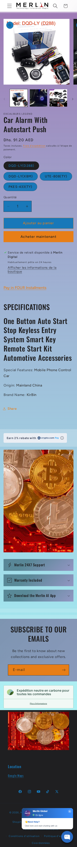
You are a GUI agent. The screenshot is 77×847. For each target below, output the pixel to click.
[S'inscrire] (63, 669)
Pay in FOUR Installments (25, 287)
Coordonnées (41, 842)
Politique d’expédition (58, 836)
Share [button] (12, 409)
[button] (9, 6)
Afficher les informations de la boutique (32, 269)
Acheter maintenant (38, 236)
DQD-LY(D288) (21, 166)
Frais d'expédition (34, 145)
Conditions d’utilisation (24, 836)
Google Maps (16, 775)
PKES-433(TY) (20, 187)
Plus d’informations (38, 703)
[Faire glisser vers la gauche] (4, 99)
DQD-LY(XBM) (20, 176)
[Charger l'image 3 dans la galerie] (58, 98)
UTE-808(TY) (56, 176)
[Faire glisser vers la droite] (72, 99)
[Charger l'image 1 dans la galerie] (18, 98)
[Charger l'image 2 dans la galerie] (38, 98)
